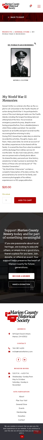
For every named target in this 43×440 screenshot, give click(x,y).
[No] (37, 432)
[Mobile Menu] (39, 6)
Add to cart (25, 200)
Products (7, 32)
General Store (22, 32)
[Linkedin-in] (24, 359)
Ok (22, 436)
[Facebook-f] (18, 359)
